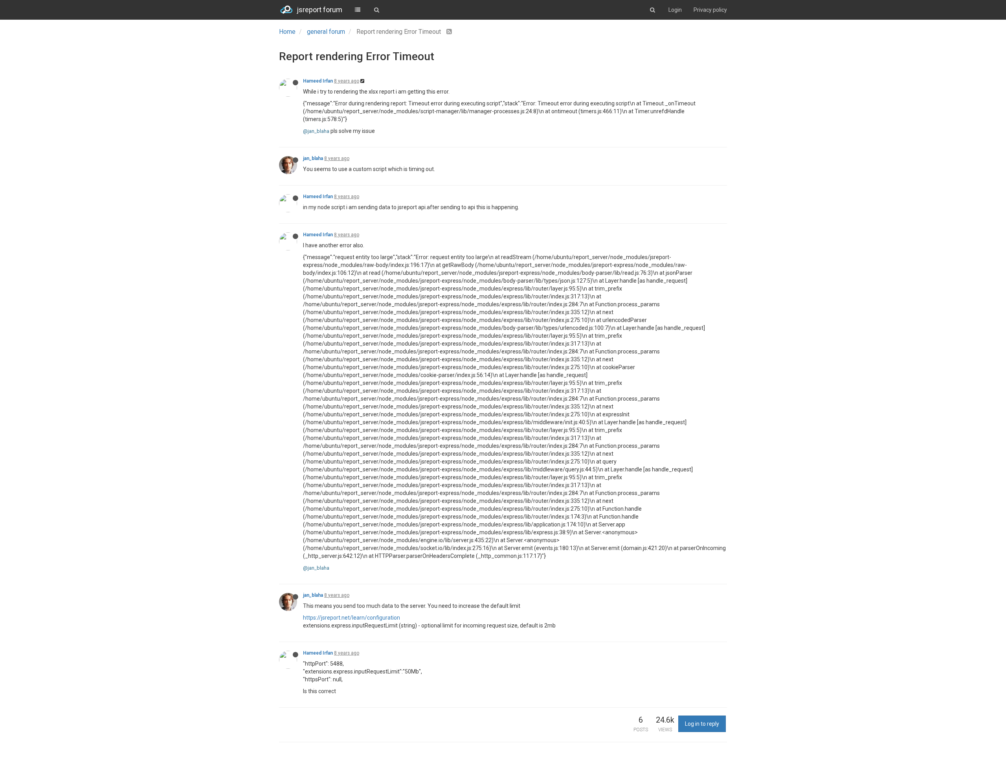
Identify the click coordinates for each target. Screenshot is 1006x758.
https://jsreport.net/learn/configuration (351, 617)
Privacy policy (710, 10)
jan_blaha (313, 158)
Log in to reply (702, 724)
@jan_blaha (316, 131)
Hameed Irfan (318, 81)
